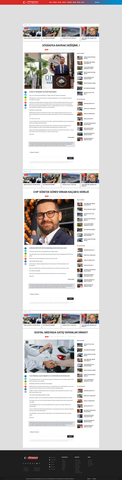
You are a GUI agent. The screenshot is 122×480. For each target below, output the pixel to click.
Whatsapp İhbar (37, 469)
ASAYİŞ (59, 2)
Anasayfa (25, 24)
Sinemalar (77, 468)
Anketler (89, 461)
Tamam (94, 478)
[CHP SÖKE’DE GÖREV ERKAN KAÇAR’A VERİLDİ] (49, 221)
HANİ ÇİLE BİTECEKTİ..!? (89, 118)
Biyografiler (90, 462)
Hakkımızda (26, 467)
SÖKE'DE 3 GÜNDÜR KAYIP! (89, 113)
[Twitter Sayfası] (26, 463)
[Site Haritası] (37, 463)
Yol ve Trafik (77, 461)
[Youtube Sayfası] (31, 463)
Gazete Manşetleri (78, 472)
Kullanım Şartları (37, 467)
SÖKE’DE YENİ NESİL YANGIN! (90, 83)
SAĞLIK (74, 2)
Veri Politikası (26, 470)
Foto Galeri (53, 457)
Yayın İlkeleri (26, 469)
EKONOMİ (69, 2)
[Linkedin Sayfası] (33, 463)
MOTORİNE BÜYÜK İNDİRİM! (89, 88)
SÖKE (50, 2)
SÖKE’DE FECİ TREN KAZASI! (89, 108)
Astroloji (89, 465)
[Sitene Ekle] (40, 463)
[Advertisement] (61, 14)
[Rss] (35, 463)
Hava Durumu (77, 460)
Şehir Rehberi (77, 471)
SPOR (82, 2)
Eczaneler (77, 464)
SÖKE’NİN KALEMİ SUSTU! (89, 103)
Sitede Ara (90, 460)
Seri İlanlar (77, 469)
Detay (89, 478)
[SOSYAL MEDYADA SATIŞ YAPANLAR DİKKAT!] (49, 356)
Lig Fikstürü (77, 465)
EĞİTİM (78, 2)
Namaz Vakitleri (78, 462)
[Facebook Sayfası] (24, 463)
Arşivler (52, 464)
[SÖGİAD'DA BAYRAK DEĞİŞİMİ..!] (49, 70)
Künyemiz (53, 466)
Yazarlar (52, 462)
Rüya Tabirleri (90, 464)
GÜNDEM (55, 2)
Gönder (70, 158)
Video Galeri (53, 459)
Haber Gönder (36, 470)
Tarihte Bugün (78, 467)
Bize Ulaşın (53, 469)
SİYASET (64, 2)
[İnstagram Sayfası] (28, 463)
